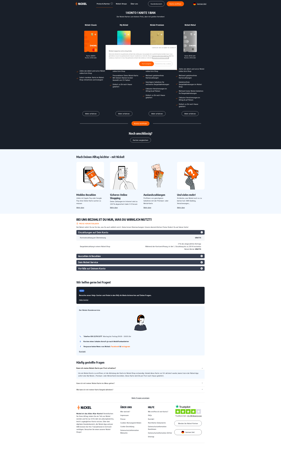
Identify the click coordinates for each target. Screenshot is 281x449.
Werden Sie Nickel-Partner (188, 423)
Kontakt (82, 351)
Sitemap (151, 436)
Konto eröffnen (175, 4)
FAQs (150, 415)
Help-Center (83, 300)
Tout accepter (146, 64)
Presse (122, 419)
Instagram (125, 346)
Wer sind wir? (125, 411)
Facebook (115, 346)
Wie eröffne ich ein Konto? (158, 411)
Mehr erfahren (91, 113)
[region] (141, 57)
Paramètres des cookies (163, 64)
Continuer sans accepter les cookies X (164, 47)
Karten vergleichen (140, 140)
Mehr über (80, 207)
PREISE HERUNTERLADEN (88, 223)
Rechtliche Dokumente (157, 423)
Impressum (124, 415)
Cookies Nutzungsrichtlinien (130, 423)
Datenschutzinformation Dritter (160, 433)
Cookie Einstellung (127, 426)
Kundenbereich (156, 4)
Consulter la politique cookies (161, 58)
